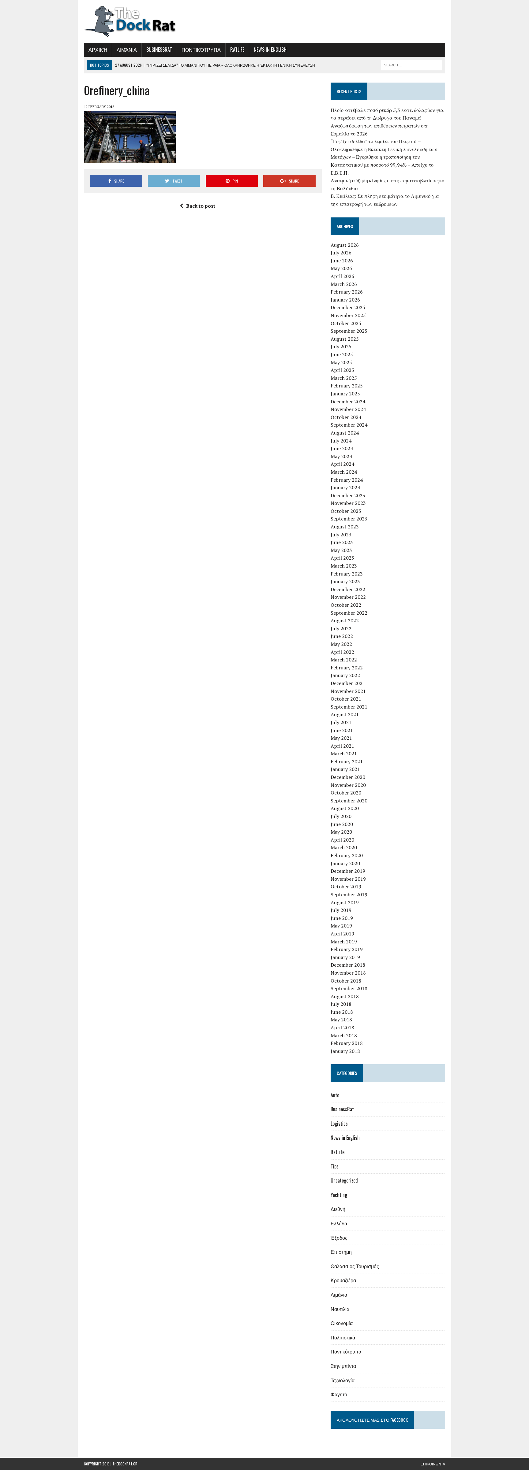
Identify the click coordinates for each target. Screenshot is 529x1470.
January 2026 (345, 299)
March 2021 (344, 753)
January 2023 (345, 581)
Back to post (200, 205)
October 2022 (346, 605)
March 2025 (344, 378)
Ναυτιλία (340, 1309)
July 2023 (341, 534)
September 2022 (349, 612)
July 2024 (341, 440)
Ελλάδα (339, 1223)
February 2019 (347, 949)
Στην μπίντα (343, 1365)
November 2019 (348, 879)
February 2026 (347, 291)
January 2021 (345, 769)
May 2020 (341, 831)
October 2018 (346, 980)
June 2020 (342, 824)
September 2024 (349, 424)
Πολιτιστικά (343, 1337)
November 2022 (348, 597)
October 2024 (346, 417)
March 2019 (344, 941)
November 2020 (348, 785)
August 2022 (345, 620)
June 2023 (342, 542)
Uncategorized (344, 1180)
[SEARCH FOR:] (411, 64)
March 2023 (344, 565)
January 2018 (345, 1051)
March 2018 (344, 1035)
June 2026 (342, 260)
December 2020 (348, 777)
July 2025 (341, 346)
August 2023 (345, 526)
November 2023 (348, 503)
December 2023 (348, 495)
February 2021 (347, 761)
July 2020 (341, 816)
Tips (335, 1166)
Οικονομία (342, 1323)
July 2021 (341, 722)
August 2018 (345, 996)
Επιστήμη (341, 1251)
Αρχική (97, 49)
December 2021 (348, 683)
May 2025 (341, 362)
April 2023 (342, 557)
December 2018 (348, 964)
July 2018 (341, 1004)
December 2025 (348, 307)
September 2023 (349, 518)
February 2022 (347, 667)
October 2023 (346, 511)
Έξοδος (339, 1237)
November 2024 (348, 409)
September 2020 (349, 800)
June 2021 (342, 730)
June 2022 (342, 636)
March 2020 (344, 847)
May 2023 (341, 550)
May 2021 (341, 738)
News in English (270, 49)
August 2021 (345, 714)
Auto (335, 1095)
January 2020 (345, 863)
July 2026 (341, 252)
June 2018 (342, 1012)
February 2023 (347, 573)
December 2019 (348, 871)
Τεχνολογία (343, 1380)
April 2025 (342, 370)
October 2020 (346, 792)
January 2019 (345, 957)
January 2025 (345, 393)
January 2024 (345, 487)
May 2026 (341, 268)
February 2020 (347, 855)
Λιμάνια (127, 49)
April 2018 (342, 1027)
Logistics (339, 1123)
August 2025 (345, 338)
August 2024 (345, 432)
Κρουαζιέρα (343, 1280)
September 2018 (349, 988)
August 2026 (345, 245)
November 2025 (348, 315)
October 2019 (346, 886)
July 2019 (341, 910)
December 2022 (348, 589)
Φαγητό (339, 1394)
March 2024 (344, 471)
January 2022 (345, 675)
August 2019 (345, 902)
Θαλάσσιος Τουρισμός (355, 1266)
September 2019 (349, 894)
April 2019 (342, 933)
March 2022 (344, 659)
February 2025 (347, 385)
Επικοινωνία (433, 1463)
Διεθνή (338, 1209)
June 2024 (342, 448)
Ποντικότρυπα (201, 49)
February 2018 (347, 1043)
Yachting (339, 1194)
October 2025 (346, 323)
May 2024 (341, 456)
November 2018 (348, 972)
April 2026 (342, 276)
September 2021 (349, 706)
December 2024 (348, 401)
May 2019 (341, 925)
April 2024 (342, 464)
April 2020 (342, 839)
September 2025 (349, 331)
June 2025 (342, 354)
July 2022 (341, 628)
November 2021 (348, 691)
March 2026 (344, 284)
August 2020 (345, 808)
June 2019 (342, 918)
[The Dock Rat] (141, 21)
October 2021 (346, 698)
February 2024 (347, 479)
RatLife (237, 49)
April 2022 (342, 652)
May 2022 (341, 644)
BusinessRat (159, 49)
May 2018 (341, 1019)
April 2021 (342, 745)
